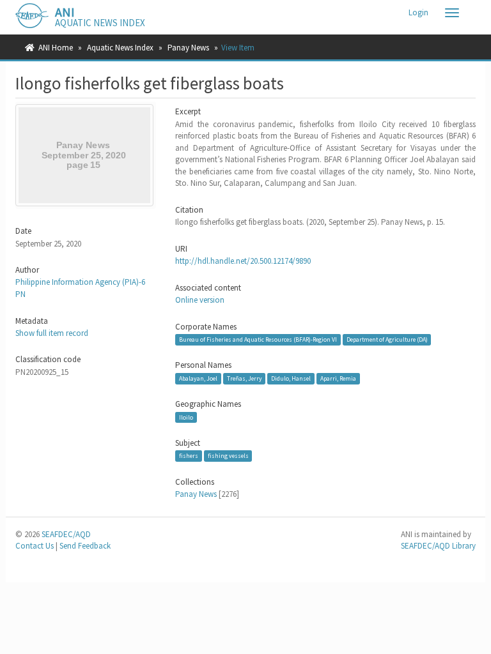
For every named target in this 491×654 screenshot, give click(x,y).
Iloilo (186, 417)
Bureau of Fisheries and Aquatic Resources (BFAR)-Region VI (258, 339)
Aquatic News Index (120, 47)
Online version (199, 299)
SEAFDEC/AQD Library (438, 545)
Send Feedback (85, 545)
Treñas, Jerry (244, 378)
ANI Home (55, 47)
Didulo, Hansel (291, 378)
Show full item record (51, 333)
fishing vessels (228, 456)
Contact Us (34, 545)
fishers (188, 456)
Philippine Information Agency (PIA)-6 (80, 282)
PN (20, 294)
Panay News (188, 47)
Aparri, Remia (338, 378)
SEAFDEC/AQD (66, 534)
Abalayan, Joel (198, 378)
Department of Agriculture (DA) (387, 339)
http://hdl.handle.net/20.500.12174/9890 (243, 260)
